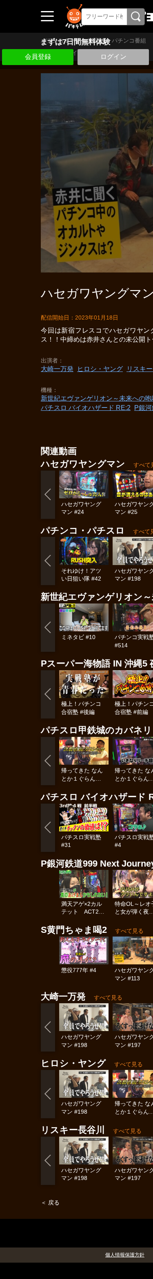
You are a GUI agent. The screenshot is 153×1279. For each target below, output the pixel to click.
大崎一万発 (57, 368)
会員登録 (38, 56)
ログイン (113, 56)
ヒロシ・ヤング (100, 368)
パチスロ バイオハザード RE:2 (86, 407)
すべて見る (129, 931)
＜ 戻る (50, 1202)
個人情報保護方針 (124, 1255)
